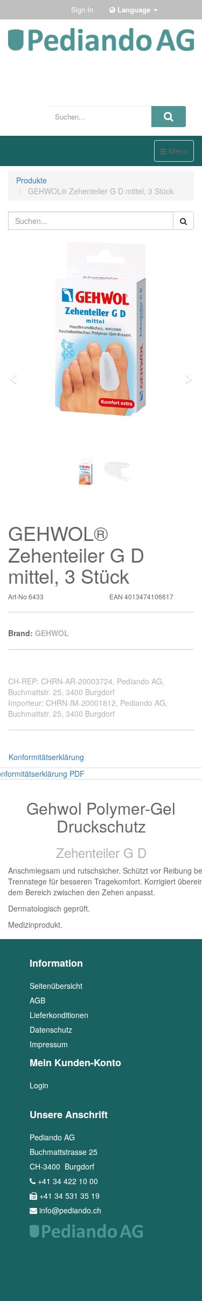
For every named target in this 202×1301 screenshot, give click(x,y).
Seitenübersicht (56, 985)
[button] (17, 373)
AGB (37, 1000)
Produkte (31, 180)
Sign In (82, 9)
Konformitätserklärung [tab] (46, 756)
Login (39, 1085)
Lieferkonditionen (59, 1014)
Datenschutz (51, 1029)
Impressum (49, 1044)
